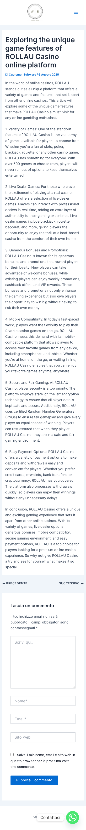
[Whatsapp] (72, 817)
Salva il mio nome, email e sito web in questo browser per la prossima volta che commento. (43, 760)
